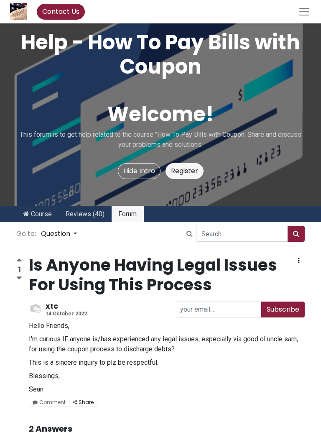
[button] (299, 261)
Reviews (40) (85, 214)
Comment (52, 402)
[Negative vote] (19, 278)
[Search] (296, 234)
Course (40, 214)
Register (184, 171)
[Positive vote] (19, 261)
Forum (127, 214)
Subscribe (283, 309)
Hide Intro (139, 171)
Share (86, 402)
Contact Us (60, 11)
